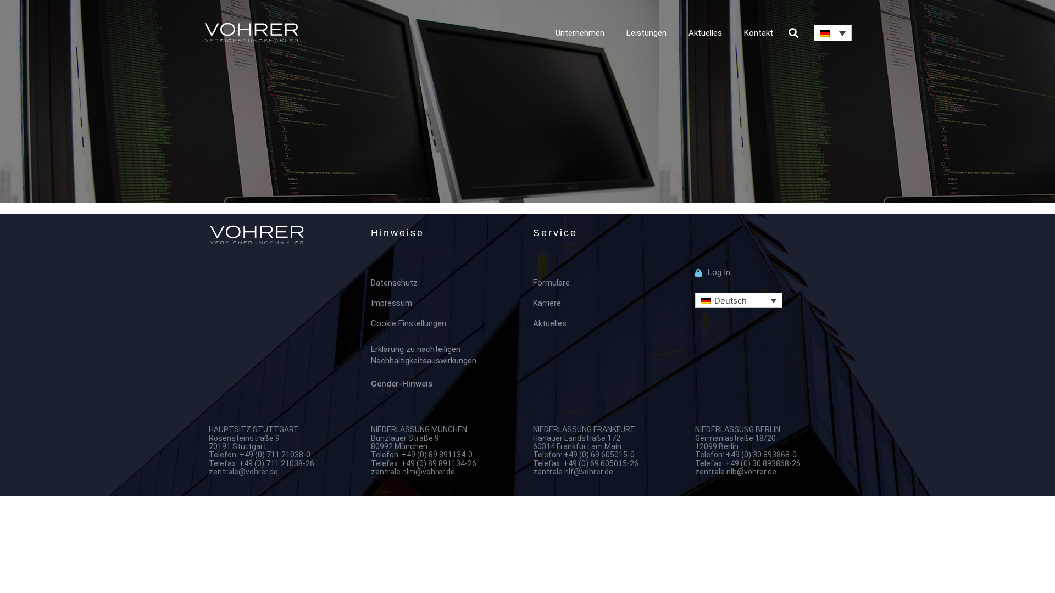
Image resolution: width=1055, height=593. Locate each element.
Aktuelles (705, 33)
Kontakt (758, 33)
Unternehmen (580, 33)
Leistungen (646, 33)
